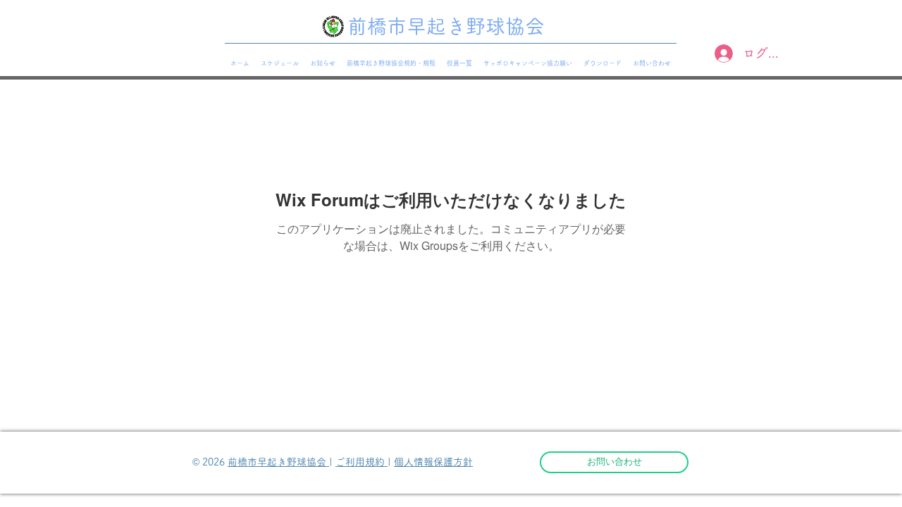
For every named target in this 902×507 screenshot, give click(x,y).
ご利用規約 (361, 462)
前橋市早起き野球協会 (278, 462)
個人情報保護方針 (433, 462)
